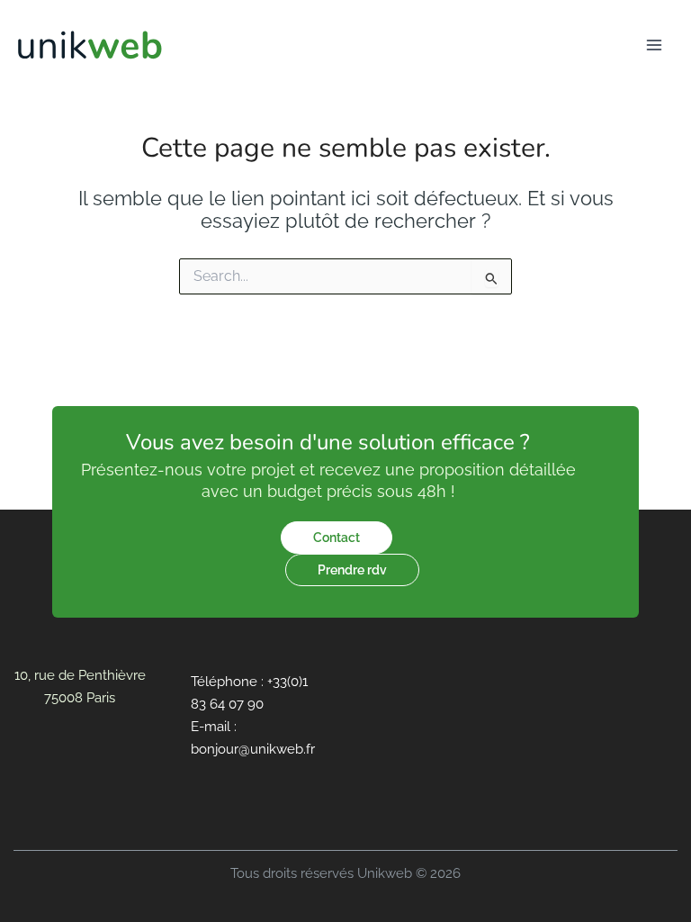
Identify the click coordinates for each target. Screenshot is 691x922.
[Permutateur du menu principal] (654, 45)
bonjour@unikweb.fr (253, 748)
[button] (336, 537)
